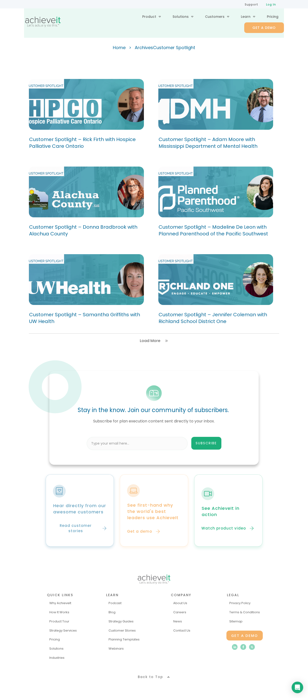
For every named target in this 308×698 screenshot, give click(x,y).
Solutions (56, 648)
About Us (180, 603)
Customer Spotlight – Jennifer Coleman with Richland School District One (213, 318)
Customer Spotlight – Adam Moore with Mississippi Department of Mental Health (208, 142)
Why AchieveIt (60, 603)
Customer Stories (122, 630)
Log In (271, 4)
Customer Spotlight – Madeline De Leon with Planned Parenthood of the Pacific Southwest (213, 230)
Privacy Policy (239, 603)
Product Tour (59, 621)
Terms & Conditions (244, 612)
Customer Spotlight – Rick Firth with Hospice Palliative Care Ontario (82, 142)
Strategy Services (63, 630)
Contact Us (181, 630)
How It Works (59, 612)
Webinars (116, 648)
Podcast (115, 603)
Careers (179, 612)
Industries (56, 657)
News (177, 621)
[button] (180, 443)
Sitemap (236, 621)
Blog (112, 612)
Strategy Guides (121, 621)
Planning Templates (124, 639)
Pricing (54, 639)
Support (251, 4)
